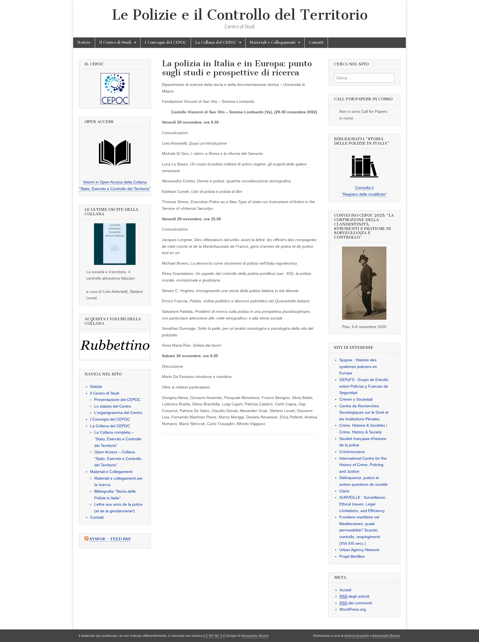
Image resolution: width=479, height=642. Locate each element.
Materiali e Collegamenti (272, 42)
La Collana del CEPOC (215, 42)
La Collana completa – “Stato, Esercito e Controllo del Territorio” (117, 438)
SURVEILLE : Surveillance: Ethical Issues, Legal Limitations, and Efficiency (362, 504)
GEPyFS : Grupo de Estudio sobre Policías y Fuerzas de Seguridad (363, 386)
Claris (344, 491)
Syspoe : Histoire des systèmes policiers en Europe (358, 366)
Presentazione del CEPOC (117, 399)
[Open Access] (115, 153)
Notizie (84, 42)
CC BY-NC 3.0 (214, 636)
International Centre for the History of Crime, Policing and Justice (363, 465)
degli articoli (354, 596)
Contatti (316, 42)
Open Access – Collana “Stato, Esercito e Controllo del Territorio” (117, 458)
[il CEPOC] (115, 88)
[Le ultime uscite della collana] (115, 244)
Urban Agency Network (359, 550)
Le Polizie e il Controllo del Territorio (240, 14)
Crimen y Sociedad (356, 399)
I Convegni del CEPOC (166, 42)
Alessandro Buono (255, 636)
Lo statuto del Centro (112, 406)
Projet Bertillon (352, 556)
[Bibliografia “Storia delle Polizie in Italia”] (364, 166)
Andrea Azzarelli (356, 636)
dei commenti (356, 603)
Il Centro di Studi (115, 42)
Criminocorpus (352, 451)
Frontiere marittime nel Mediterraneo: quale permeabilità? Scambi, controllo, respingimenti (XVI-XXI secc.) (359, 530)
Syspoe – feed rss (110, 539)
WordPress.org (353, 609)
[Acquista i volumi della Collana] (115, 345)
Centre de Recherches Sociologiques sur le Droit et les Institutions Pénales (363, 412)
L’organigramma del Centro (118, 412)
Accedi (345, 590)
